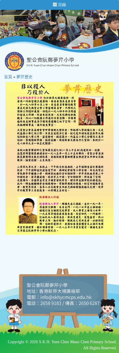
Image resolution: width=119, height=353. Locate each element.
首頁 (8, 77)
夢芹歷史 (24, 77)
